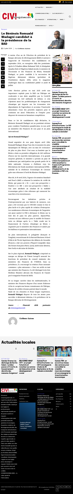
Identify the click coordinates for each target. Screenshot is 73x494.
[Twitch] (66, 487)
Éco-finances (56, 107)
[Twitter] (3, 64)
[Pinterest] (3, 68)
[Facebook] (3, 59)
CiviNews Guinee (24, 48)
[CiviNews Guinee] (12, 321)
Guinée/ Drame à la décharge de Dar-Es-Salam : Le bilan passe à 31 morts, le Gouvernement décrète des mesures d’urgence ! (9, 367)
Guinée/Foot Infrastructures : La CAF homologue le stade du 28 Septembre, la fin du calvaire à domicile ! (61, 128)
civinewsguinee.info (17, 308)
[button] (69, 16)
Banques (4, 29)
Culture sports (56, 121)
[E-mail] (3, 82)
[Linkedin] (3, 77)
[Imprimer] (3, 86)
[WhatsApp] (3, 73)
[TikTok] (63, 487)
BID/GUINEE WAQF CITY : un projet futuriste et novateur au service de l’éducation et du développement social (61, 113)
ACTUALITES (56, 90)
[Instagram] (60, 487)
